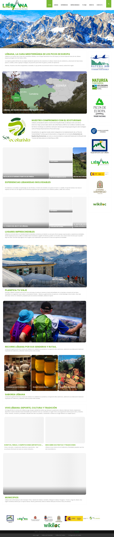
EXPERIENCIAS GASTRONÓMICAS (16, 387)
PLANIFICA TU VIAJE (16, 290)
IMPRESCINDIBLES (75, 5)
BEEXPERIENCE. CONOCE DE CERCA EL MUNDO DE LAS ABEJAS (60, 160)
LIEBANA (56, 5)
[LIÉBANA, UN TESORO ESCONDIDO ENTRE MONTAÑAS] (44, 92)
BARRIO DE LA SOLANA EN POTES (85, 226)
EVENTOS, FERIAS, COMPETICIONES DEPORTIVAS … (23, 445)
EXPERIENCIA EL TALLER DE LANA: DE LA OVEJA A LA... (60, 176)
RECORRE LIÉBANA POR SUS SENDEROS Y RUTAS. (31, 346)
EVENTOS (91, 5)
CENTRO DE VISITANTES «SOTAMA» (57, 225)
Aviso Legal (36, 535)
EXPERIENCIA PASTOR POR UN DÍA (15, 176)
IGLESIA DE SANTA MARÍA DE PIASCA (59, 210)
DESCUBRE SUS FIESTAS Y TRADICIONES (60, 445)
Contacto (99, 5)
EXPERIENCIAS (64, 5)
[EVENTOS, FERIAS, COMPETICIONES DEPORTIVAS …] (24, 430)
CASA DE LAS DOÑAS (10, 226)
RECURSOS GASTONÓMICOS (69, 387)
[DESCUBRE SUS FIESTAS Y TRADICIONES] (65, 430)
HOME (49, 5)
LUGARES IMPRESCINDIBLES (20, 231)
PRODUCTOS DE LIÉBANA (40, 387)
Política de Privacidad (47, 535)
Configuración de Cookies (74, 535)
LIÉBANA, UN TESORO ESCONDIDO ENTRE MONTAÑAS (23, 110)
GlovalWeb (77, 531)
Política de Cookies (60, 535)
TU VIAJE (84, 5)
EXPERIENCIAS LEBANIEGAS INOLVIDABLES (28, 182)
